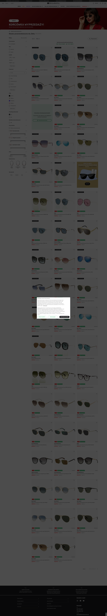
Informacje (45, 305)
